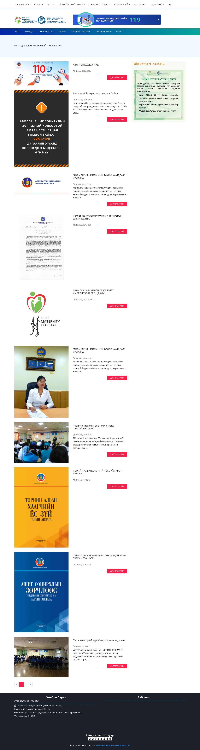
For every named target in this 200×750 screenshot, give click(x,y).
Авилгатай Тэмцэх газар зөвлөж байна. (95, 93)
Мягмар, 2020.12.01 (84, 358)
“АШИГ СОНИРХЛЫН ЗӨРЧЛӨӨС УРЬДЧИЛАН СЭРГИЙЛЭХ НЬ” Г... (99, 557)
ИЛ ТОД (18, 45)
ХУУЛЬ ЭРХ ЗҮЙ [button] (121, 4)
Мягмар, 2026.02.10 (84, 99)
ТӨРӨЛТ (62, 31)
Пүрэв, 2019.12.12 (83, 480)
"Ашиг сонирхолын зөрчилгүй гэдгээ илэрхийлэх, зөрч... (93, 427)
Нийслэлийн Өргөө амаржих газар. (113, 745)
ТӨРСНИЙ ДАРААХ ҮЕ (80, 31)
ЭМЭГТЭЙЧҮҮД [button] (102, 31)
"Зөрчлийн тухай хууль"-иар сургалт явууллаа (99, 640)
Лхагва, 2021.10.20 (83, 225)
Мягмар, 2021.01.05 (84, 299)
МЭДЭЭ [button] (37, 4)
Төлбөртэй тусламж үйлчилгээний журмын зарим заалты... (97, 217)
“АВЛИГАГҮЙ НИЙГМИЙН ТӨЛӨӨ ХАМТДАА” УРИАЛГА (99, 177)
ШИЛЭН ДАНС (140, 4)
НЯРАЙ (118, 31)
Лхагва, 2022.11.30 (83, 184)
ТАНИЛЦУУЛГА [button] (22, 4)
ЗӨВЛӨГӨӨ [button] (157, 4)
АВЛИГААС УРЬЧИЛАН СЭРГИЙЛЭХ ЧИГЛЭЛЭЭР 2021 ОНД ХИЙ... (93, 292)
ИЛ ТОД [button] (50, 4)
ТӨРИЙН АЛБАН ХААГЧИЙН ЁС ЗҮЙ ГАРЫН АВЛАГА (97, 472)
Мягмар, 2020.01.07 (84, 434)
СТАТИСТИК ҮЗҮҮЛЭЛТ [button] (98, 4)
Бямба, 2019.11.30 (83, 564)
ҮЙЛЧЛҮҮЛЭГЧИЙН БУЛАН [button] (71, 4)
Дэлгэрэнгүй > (117, 77)
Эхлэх (17, 31)
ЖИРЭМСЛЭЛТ (46, 31)
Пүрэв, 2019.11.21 (83, 646)
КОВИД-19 (29, 31)
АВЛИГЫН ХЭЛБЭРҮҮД (86, 64)
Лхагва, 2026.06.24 (83, 71)
